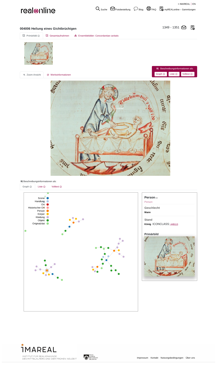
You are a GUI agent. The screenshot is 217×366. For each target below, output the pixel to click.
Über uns (190, 357)
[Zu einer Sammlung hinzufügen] (192, 27)
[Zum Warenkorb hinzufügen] (183, 27)
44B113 (174, 224)
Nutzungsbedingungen (172, 357)
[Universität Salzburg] (90, 357)
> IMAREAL (184, 4)
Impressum (142, 357)
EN (194, 4)
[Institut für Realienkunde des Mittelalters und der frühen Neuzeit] (49, 352)
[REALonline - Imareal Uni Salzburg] (36, 8)
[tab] (31, 35)
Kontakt (154, 357)
